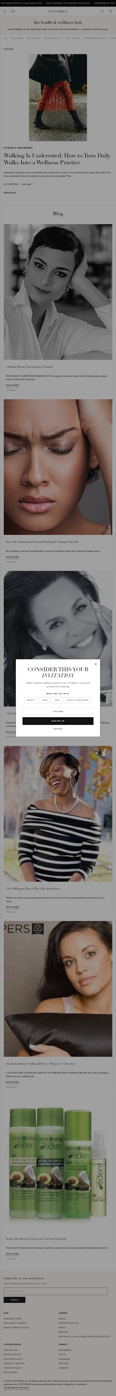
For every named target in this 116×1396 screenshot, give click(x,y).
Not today (58, 728)
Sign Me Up (58, 721)
